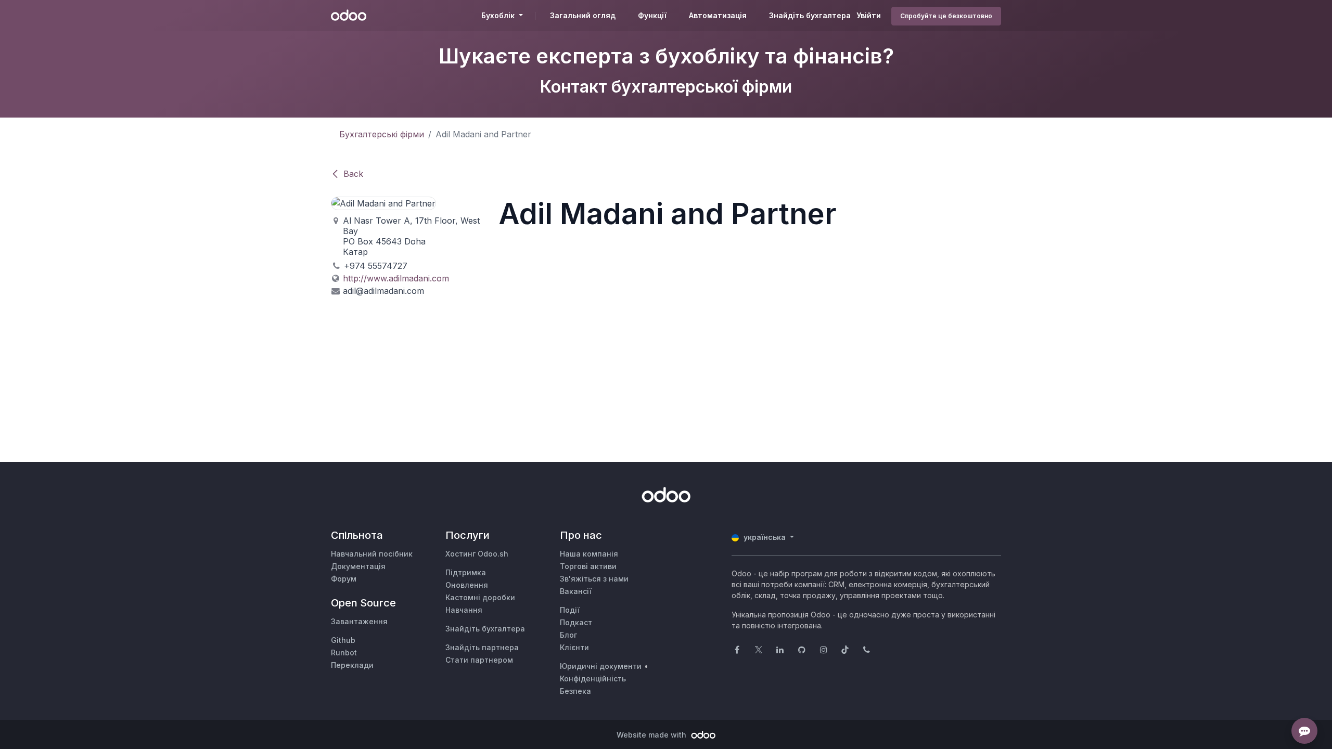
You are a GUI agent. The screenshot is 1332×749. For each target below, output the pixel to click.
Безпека (575, 691)
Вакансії (576, 591)
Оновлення (466, 584)
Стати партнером (479, 659)
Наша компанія (589, 553)
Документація (358, 566)
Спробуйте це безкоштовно (946, 16)
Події (570, 609)
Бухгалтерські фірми (381, 134)
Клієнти (574, 647)
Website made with (652, 734)
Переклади (352, 665)
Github (343, 640)
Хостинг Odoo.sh (476, 553)
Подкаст (576, 622)
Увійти (868, 15)
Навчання (463, 609)
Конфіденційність (593, 678)
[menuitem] (583, 15)
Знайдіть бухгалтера (485, 628)
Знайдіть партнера (482, 647)
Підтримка (465, 572)
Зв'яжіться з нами (594, 578)
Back (353, 174)
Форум (343, 578)
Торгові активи (588, 566)
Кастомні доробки (480, 597)
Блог (568, 634)
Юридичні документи (601, 666)
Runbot (344, 652)
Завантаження (359, 621)
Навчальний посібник (372, 553)
